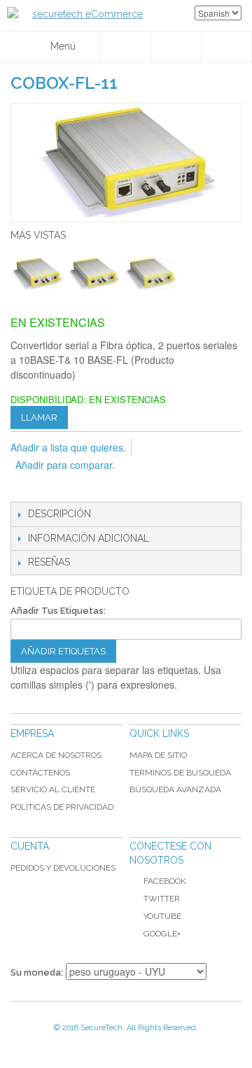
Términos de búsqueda (180, 773)
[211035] (37, 273)
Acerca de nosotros (56, 755)
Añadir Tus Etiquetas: (58, 610)
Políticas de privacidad (61, 807)
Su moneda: (36, 972)
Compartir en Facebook (52, 488)
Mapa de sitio (158, 755)
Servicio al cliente (52, 789)
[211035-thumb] (150, 273)
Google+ (162, 934)
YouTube (162, 916)
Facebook (165, 881)
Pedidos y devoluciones (62, 868)
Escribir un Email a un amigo (24, 488)
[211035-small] (93, 273)
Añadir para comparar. (65, 465)
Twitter (162, 899)
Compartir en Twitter (80, 488)
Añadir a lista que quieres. (68, 447)
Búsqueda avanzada (175, 789)
